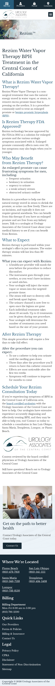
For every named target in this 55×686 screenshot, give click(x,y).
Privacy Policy (10, 650)
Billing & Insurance (13, 633)
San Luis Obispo (39, 568)
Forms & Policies (11, 629)
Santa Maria (9, 577)
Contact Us (8, 638)
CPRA (5, 655)
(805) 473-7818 (10, 571)
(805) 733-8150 (11, 590)
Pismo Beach (10, 568)
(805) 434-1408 (38, 581)
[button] (50, 14)
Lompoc (7, 587)
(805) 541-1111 (37, 571)
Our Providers (10, 624)
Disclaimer (8, 659)
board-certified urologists (21, 403)
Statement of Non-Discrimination (21, 664)
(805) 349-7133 (11, 581)
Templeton (36, 577)
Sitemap (7, 669)
